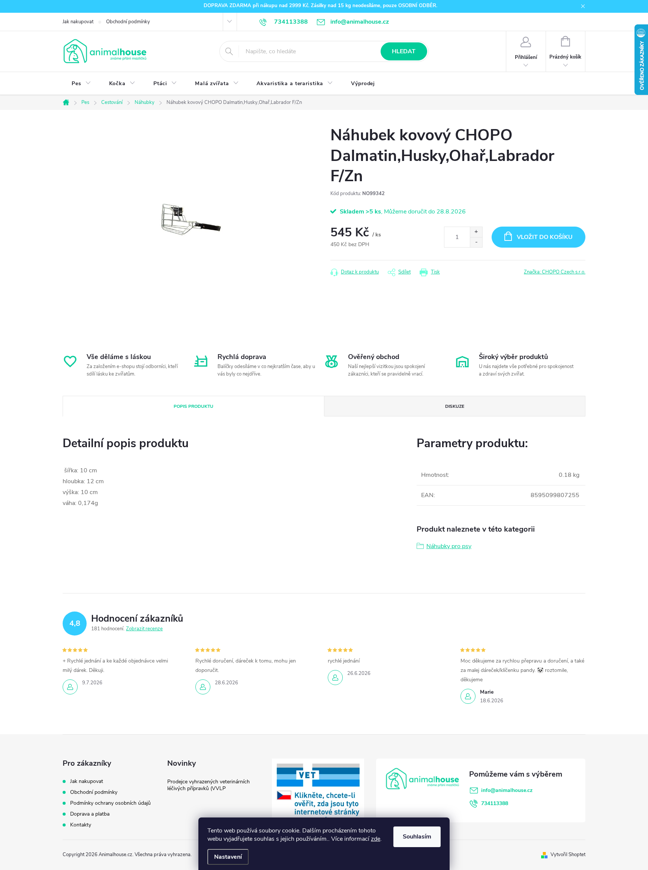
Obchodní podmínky (128, 21)
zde (375, 839)
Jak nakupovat (78, 21)
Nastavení (228, 857)
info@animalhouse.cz (506, 790)
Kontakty (80, 824)
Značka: (554, 272)
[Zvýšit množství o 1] (476, 232)
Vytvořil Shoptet (567, 854)
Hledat (404, 51)
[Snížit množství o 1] (476, 242)
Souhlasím (417, 836)
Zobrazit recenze (144, 628)
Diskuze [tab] (454, 406)
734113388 (494, 803)
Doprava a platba (90, 813)
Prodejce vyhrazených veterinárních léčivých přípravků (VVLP (208, 785)
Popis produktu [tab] (193, 406)
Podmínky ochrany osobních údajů (110, 803)
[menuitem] (81, 83)
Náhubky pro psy (448, 546)
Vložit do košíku (545, 237)
